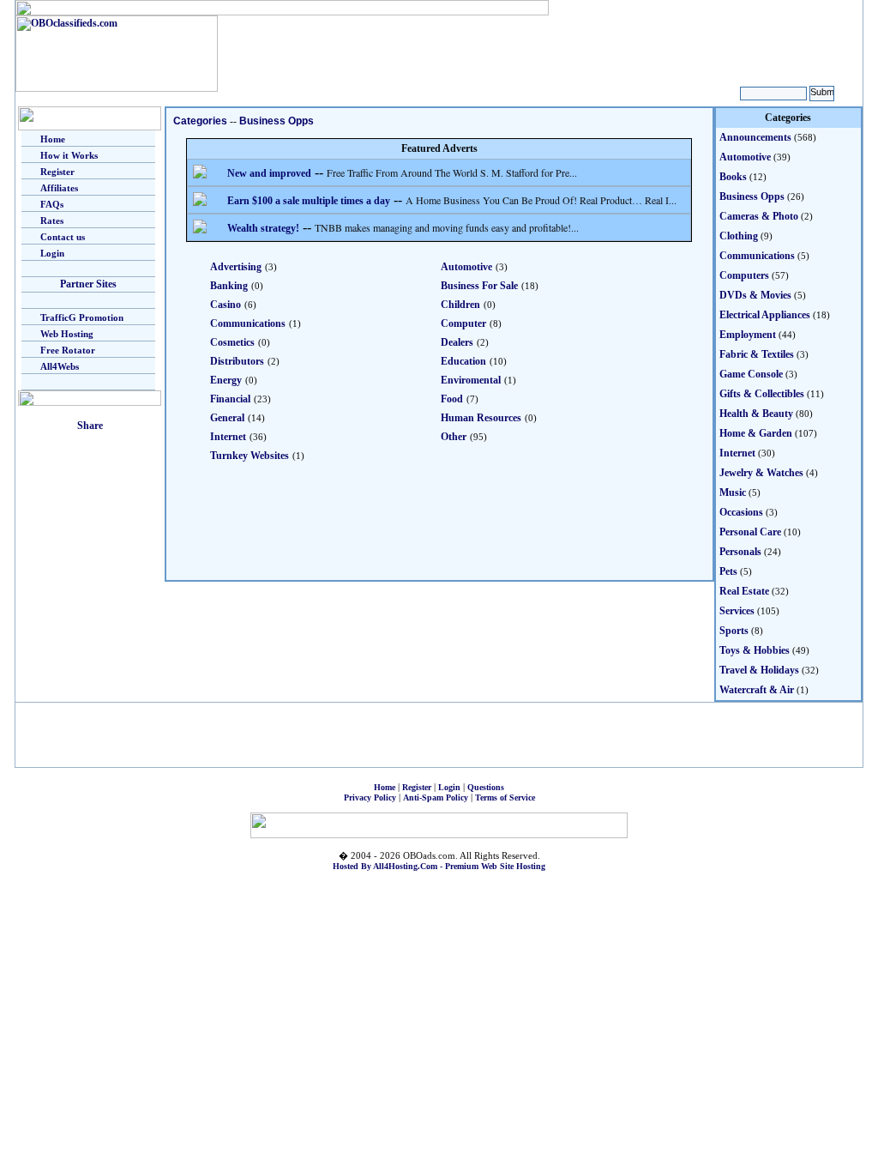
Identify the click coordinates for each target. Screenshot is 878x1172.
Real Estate (744, 591)
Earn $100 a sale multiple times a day (308, 201)
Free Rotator (67, 350)
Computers (744, 275)
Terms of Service (505, 797)
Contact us (62, 237)
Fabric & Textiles (756, 354)
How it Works (69, 155)
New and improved (269, 173)
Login (52, 253)
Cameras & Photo (758, 216)
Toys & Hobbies (754, 650)
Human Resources (481, 418)
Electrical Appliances (764, 315)
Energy (226, 380)
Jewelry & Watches (761, 473)
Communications (248, 323)
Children (460, 305)
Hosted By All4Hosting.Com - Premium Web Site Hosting (439, 866)
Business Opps (276, 121)
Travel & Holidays (759, 670)
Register (57, 171)
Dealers (457, 342)
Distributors (237, 361)
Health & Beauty (756, 414)
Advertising (236, 267)
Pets (728, 571)
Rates (51, 220)
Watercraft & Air (756, 690)
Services (737, 611)
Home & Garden (755, 433)
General (227, 418)
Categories (200, 121)
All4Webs (59, 366)
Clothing (738, 236)
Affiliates (59, 188)
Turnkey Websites (249, 456)
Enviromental (471, 380)
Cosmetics (232, 342)
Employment (747, 335)
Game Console (751, 374)
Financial (230, 399)
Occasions (741, 512)
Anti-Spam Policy (435, 797)
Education (463, 361)
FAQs (51, 204)
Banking (229, 286)
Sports (734, 631)
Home (52, 139)
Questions (485, 787)
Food (452, 399)
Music (732, 492)
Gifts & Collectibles (761, 394)
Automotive (466, 267)
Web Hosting (66, 334)
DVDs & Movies (755, 295)
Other (453, 437)
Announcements (755, 137)
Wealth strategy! (263, 228)
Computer (463, 323)
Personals (740, 552)
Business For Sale (479, 286)
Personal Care (750, 532)
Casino (225, 305)
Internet (228, 437)
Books (733, 177)
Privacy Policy (370, 797)
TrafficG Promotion (81, 317)
